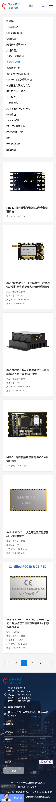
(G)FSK (48, 792)
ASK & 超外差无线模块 (18, 108)
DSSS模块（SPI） (16, 132)
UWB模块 (11, 38)
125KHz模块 (12, 120)
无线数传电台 (13, 67)
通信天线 (11, 149)
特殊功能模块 (13, 143)
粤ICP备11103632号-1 (28, 787)
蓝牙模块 (11, 97)
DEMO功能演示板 (15, 126)
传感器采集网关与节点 (18, 85)
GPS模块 (11, 114)
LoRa (40, 792)
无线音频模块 (13, 62)
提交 (14, 770)
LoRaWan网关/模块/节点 (19, 79)
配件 (8, 137)
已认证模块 (12, 27)
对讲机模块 (12, 50)
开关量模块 (12, 102)
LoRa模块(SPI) (14, 32)
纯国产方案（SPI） (16, 91)
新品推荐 (11, 21)
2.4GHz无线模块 (15, 56)
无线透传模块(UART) (17, 44)
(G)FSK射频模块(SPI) (17, 73)
